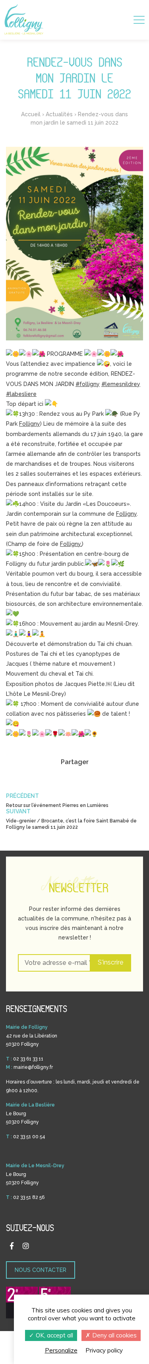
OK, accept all (53, 1335)
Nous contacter (40, 1270)
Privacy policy (104, 1350)
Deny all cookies (114, 1335)
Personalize (61, 1350)
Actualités (59, 114)
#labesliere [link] (21, 394)
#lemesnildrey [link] (120, 384)
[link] (29, 424)
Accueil (31, 114)
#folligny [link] (87, 384)
